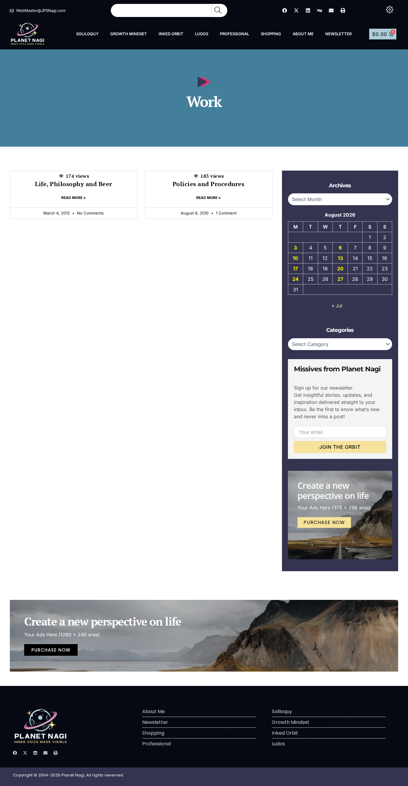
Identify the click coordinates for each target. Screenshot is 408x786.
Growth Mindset (128, 33)
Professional (234, 33)
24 (295, 279)
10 (295, 258)
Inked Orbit (171, 33)
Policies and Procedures (209, 180)
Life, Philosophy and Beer (73, 180)
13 (340, 258)
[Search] (219, 10)
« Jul (337, 306)
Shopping (271, 33)
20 (340, 269)
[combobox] (161, 10)
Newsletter (338, 33)
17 (295, 269)
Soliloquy (87, 33)
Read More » (73, 197)
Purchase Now (324, 522)
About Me (303, 33)
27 (340, 279)
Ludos (201, 33)
